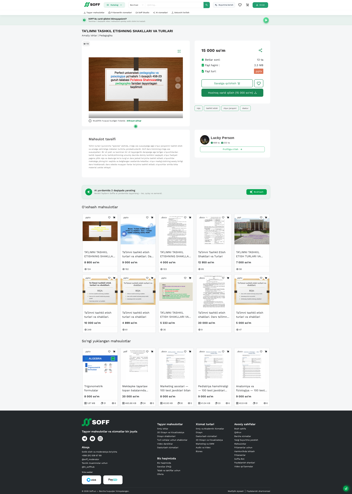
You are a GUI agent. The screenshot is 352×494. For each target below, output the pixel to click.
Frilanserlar (240, 455)
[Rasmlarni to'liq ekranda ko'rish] (179, 51)
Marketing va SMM (205, 444)
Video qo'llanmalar (243, 466)
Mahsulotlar (240, 444)
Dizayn (199, 432)
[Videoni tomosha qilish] (266, 20)
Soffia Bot (239, 459)
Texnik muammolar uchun (95, 463)
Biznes (199, 451)
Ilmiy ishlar (162, 428)
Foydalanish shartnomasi (258, 491)
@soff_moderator (90, 459)
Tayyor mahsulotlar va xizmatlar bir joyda (109, 431)
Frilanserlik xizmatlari (121, 12)
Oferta (160, 474)
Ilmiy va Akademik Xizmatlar (210, 428)
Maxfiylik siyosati (236, 491)
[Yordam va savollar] (346, 488)
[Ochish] (135, 126)
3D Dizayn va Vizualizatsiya (170, 432)
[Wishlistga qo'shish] (258, 83)
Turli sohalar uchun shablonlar (172, 440)
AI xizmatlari (162, 12)
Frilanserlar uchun (243, 447)
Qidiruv (237, 432)
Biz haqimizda (164, 463)
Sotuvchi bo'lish (181, 12)
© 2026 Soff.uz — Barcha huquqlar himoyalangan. (105, 491)
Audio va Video (203, 447)
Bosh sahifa (240, 428)
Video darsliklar (165, 444)
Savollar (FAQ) (164, 466)
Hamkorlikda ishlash (244, 451)
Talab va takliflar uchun (168, 470)
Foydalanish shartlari (244, 462)
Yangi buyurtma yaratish (246, 440)
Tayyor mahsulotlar (95, 12)
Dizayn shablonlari (166, 436)
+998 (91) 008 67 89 (91, 455)
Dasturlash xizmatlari (167, 447)
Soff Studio (143, 12)
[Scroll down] (178, 86)
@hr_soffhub (88, 467)
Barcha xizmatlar (242, 436)
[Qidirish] (207, 5)
